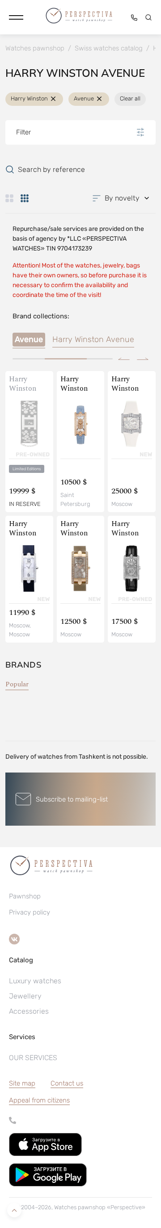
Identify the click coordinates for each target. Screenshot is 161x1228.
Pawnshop (25, 896)
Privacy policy (29, 912)
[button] (16, 17)
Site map (22, 1083)
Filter (23, 132)
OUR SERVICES (33, 1057)
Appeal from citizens (39, 1100)
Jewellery (25, 996)
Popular (17, 684)
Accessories (29, 1011)
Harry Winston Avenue (93, 339)
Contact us (67, 1083)
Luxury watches (35, 981)
